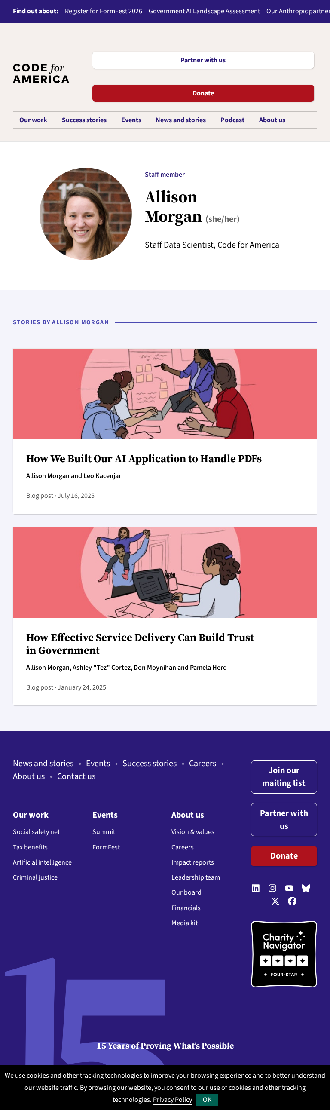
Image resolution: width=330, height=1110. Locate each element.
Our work (31, 815)
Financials (186, 908)
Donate (203, 93)
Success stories (149, 763)
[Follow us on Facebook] (292, 901)
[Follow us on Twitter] (275, 901)
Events (98, 763)
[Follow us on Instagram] (272, 889)
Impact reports (192, 862)
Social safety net (36, 832)
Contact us (76, 776)
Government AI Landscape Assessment (204, 11)
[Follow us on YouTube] (289, 889)
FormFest (106, 847)
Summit (103, 832)
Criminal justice (35, 877)
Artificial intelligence (42, 862)
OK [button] (207, 1099)
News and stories (43, 763)
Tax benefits (30, 847)
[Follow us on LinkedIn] (255, 889)
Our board (186, 892)
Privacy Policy (172, 1099)
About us (29, 776)
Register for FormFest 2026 (103, 11)
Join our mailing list (284, 776)
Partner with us (203, 60)
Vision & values (192, 832)
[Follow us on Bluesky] (306, 889)
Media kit (184, 923)
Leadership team (195, 877)
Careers (202, 763)
